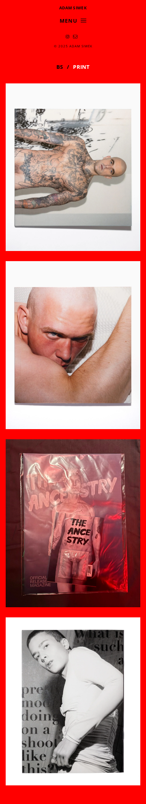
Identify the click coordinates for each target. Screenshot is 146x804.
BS (59, 66)
